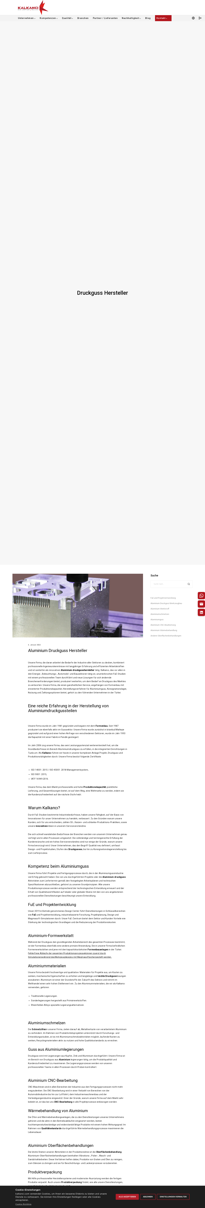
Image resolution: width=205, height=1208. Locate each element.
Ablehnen (148, 1196)
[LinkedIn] (201, 612)
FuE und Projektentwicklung (163, 598)
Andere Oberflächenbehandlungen (166, 636)
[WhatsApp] (201, 595)
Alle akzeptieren (127, 1196)
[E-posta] (201, 604)
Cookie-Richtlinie (23, 1204)
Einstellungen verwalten (173, 1196)
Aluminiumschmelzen (46, 1023)
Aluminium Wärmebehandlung (164, 630)
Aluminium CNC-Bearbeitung (163, 625)
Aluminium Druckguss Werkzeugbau (166, 603)
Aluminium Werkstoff (160, 609)
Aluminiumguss (157, 619)
